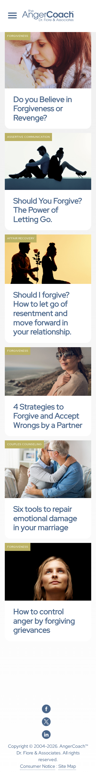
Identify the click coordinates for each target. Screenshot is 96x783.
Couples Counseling (24, 444)
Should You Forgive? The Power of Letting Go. (47, 210)
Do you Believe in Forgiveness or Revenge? (42, 108)
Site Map (67, 766)
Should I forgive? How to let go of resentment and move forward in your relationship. (42, 313)
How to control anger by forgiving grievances (44, 620)
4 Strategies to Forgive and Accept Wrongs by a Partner (47, 416)
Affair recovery (20, 238)
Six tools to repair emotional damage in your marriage (45, 518)
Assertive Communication (28, 137)
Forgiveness (17, 36)
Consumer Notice (37, 766)
